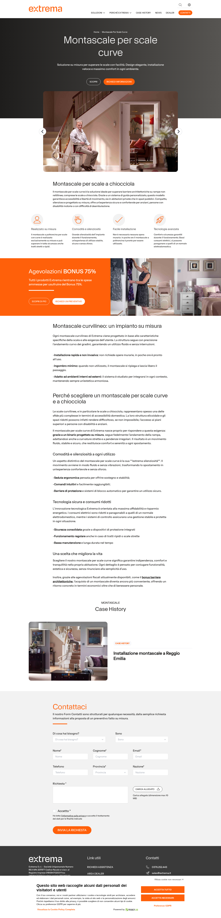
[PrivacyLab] (131, 910)
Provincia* (99, 766)
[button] (189, 5)
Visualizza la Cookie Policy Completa (56, 909)
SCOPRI (93, 81)
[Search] (180, 5)
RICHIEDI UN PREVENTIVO (68, 301)
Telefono (58, 766)
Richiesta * (59, 783)
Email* (137, 750)
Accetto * (64, 811)
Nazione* (138, 766)
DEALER (170, 12)
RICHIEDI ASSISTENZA (100, 867)
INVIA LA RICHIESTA (72, 830)
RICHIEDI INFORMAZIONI (119, 81)
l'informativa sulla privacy (73, 815)
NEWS (158, 12)
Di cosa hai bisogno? (66, 733)
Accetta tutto (163, 889)
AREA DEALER (95, 873)
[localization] (189, 5)
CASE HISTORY (143, 12)
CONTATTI (185, 12)
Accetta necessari (163, 898)
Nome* (57, 750)
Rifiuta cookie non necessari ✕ (169, 879)
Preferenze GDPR (162, 906)
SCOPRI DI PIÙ (39, 301)
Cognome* (100, 750)
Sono (118, 733)
